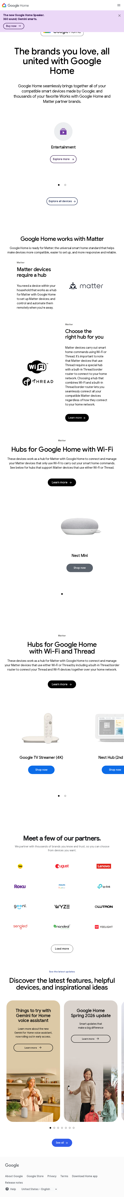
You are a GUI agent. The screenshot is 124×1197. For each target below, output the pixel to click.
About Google (14, 1176)
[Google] (12, 1165)
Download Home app (85, 1176)
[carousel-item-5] (66, 1127)
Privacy (52, 1176)
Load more (62, 948)
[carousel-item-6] (70, 1127)
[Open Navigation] (119, 5)
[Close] (119, 15)
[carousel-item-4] (62, 1127)
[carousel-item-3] (58, 1127)
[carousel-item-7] (74, 1127)
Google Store (35, 1176)
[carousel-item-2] (65, 185)
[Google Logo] (15, 5)
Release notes (14, 1182)
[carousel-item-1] (59, 185)
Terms (64, 1176)
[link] (13, 26)
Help (13, 1189)
